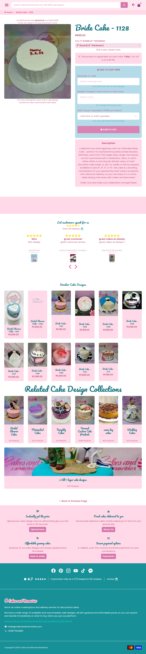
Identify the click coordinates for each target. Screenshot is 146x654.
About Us (108, 529)
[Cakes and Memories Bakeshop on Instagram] (68, 571)
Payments (108, 556)
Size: (90, 40)
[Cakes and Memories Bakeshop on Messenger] (90, 571)
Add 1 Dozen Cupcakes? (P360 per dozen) (99, 110)
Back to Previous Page (73, 501)
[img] (73, 225)
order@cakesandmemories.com (23, 626)
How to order (37, 556)
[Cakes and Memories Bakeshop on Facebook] (53, 571)
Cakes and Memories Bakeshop (34, 647)
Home (8, 12)
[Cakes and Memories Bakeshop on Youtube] (76, 571)
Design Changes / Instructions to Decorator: (100, 91)
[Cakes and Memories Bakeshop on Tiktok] (83, 571)
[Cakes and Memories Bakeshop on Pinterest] (61, 571)
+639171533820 (14, 630)
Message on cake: (87, 75)
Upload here (37, 529)
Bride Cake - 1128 (24, 12)
